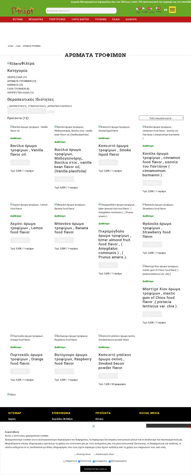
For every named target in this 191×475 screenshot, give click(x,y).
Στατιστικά (85, 461)
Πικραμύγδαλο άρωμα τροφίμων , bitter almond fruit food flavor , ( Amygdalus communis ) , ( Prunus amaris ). (114, 244)
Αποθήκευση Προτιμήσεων (95, 469)
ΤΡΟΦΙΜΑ (101, 19)
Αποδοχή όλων (83, 454)
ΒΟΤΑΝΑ (18, 19)
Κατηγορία (17, 71)
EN (165, 10)
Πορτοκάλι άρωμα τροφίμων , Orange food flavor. (26, 359)
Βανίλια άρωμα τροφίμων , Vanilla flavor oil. (26, 150)
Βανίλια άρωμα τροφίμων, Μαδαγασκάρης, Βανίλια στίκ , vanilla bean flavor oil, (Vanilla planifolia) (73, 160)
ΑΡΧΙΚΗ (10, 46)
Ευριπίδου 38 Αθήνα (62, 419)
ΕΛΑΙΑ (116, 19)
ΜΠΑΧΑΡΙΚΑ (36, 19)
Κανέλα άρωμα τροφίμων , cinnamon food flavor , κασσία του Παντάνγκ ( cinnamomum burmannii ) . (161, 164)
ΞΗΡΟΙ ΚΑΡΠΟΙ (80, 19)
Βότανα (99, 419)
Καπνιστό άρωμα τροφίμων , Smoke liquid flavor (114, 150)
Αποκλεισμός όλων (105, 454)
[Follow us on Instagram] (151, 419)
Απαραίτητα (71, 461)
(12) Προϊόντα (17, 111)
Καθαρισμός (37, 111)
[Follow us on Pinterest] (160, 419)
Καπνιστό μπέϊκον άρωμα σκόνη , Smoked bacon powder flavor (114, 361)
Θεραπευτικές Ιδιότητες (30, 99)
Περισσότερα (20, 162)
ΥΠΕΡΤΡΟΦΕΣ (57, 19)
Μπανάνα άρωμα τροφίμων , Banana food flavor (71, 228)
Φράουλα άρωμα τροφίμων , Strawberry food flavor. (157, 230)
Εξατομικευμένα (119, 461)
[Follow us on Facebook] (143, 419)
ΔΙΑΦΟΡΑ (131, 19)
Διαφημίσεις (101, 461)
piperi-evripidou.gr (22, 11)
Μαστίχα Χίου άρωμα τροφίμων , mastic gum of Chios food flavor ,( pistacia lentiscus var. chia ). (161, 297)
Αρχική (11, 419)
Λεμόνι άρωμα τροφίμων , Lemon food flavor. (26, 228)
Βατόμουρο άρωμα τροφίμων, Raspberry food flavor (73, 359)
